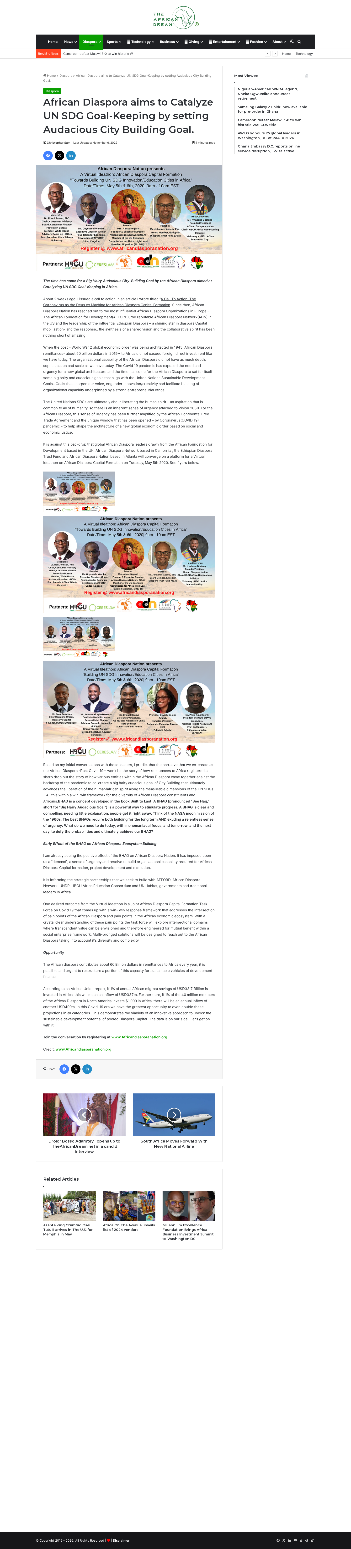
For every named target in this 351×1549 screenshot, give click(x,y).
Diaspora (90, 42)
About (277, 42)
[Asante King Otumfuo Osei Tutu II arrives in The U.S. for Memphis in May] (69, 1206)
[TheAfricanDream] (175, 17)
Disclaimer (121, 1540)
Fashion (256, 42)
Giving (193, 42)
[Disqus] (129, 1321)
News (68, 42)
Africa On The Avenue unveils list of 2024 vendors (129, 1227)
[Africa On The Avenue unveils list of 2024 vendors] (129, 1206)
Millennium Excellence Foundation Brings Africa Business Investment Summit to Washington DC (188, 1232)
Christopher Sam (58, 142)
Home (53, 42)
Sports (112, 42)
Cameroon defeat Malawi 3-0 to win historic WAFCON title (106, 54)
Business (167, 42)
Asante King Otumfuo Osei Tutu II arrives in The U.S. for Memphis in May (68, 1229)
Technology (141, 42)
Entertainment (224, 42)
